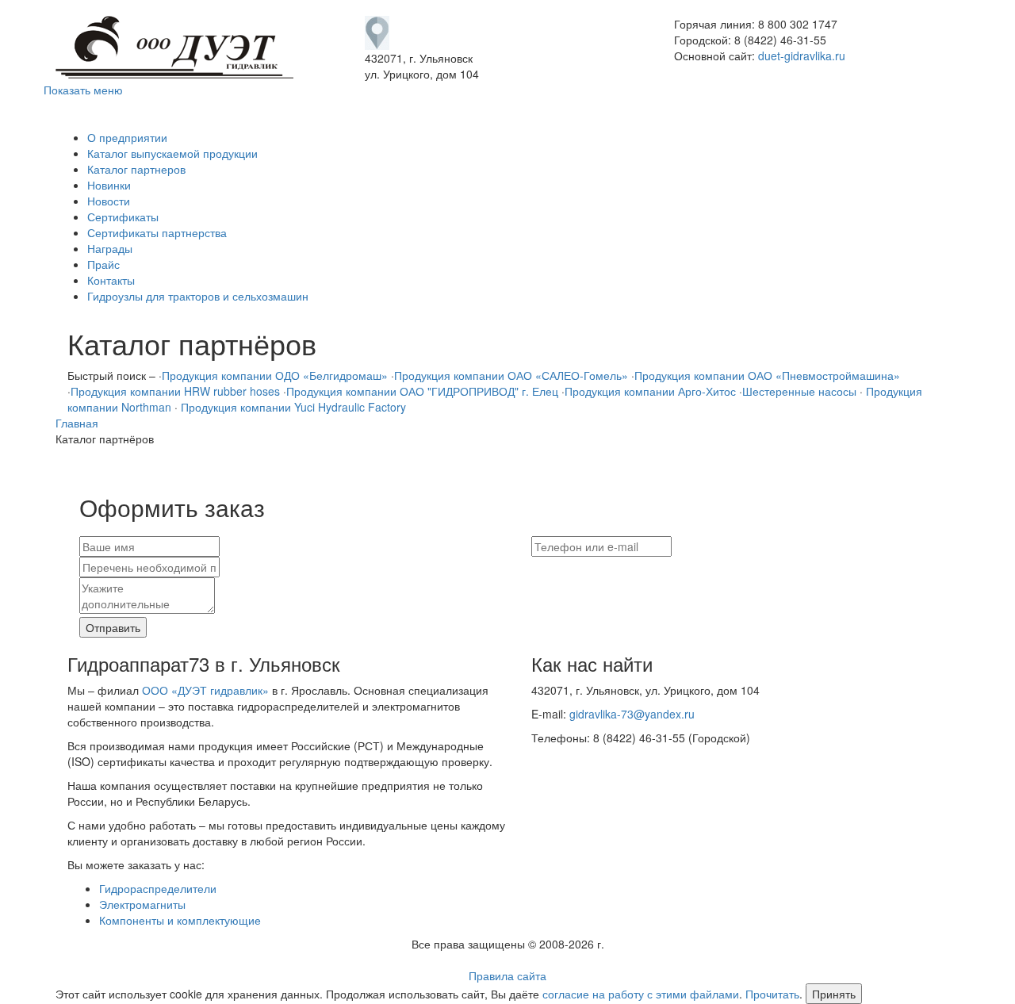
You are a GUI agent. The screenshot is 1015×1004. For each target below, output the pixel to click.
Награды (109, 248)
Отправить (113, 627)
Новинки (109, 185)
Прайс (103, 264)
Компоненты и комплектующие (180, 920)
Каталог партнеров (136, 169)
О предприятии (127, 137)
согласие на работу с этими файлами (640, 994)
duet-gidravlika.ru (801, 55)
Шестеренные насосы (799, 391)
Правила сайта (507, 975)
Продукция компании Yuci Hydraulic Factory (292, 407)
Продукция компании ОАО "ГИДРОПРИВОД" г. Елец (422, 391)
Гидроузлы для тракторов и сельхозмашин (197, 296)
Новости (108, 201)
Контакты (111, 280)
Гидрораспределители (157, 888)
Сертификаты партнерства (157, 232)
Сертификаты (123, 216)
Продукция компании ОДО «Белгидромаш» (275, 375)
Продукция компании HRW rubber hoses (175, 391)
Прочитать (772, 994)
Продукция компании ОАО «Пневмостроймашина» (767, 375)
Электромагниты (142, 904)
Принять (834, 994)
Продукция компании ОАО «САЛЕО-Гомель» (511, 375)
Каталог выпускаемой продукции (172, 153)
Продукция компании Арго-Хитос (650, 391)
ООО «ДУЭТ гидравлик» (205, 690)
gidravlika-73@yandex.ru (632, 714)
